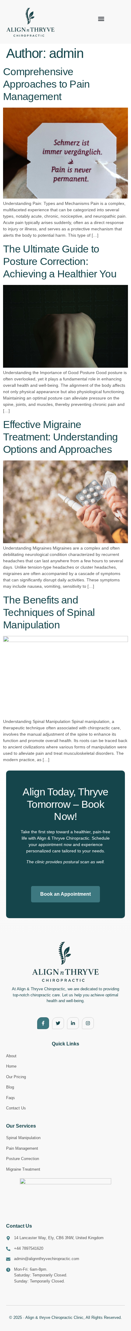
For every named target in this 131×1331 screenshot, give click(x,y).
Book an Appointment (65, 894)
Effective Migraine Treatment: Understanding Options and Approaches (60, 437)
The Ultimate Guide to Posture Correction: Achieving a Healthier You (59, 261)
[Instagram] (88, 1023)
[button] (101, 19)
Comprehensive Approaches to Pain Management (46, 84)
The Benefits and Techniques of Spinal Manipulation (49, 612)
